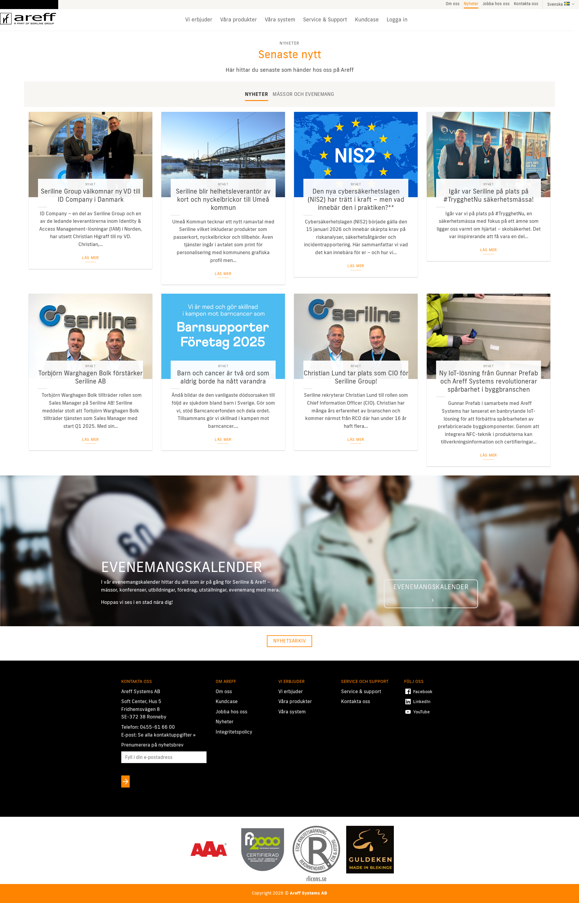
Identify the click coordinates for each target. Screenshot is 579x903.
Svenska (555, 4)
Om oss (453, 3)
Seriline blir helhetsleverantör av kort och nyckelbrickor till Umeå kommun (223, 199)
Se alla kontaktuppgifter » (167, 735)
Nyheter (471, 3)
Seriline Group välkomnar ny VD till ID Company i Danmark (90, 195)
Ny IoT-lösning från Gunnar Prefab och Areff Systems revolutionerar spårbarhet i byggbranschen (488, 381)
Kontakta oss (526, 3)
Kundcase (367, 19)
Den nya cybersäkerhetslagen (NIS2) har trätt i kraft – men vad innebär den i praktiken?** (356, 199)
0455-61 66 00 (157, 727)
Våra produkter (238, 19)
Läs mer (90, 257)
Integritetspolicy (234, 732)
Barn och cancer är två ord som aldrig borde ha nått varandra (223, 377)
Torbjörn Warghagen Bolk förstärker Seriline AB (90, 377)
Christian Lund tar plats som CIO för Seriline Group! (356, 377)
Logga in (397, 19)
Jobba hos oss (496, 3)
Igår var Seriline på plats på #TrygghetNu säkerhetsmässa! (488, 195)
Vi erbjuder (198, 19)
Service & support (361, 691)
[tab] (256, 94)
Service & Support (325, 19)
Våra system (280, 19)
